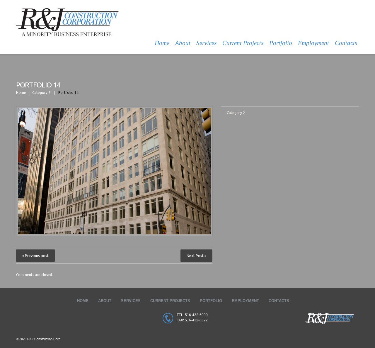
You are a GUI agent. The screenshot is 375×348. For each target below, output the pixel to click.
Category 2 (41, 92)
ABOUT (104, 301)
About (182, 42)
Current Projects (242, 42)
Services (206, 42)
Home (162, 42)
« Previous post (35, 256)
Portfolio (280, 42)
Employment (313, 42)
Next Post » (196, 256)
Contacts (346, 42)
